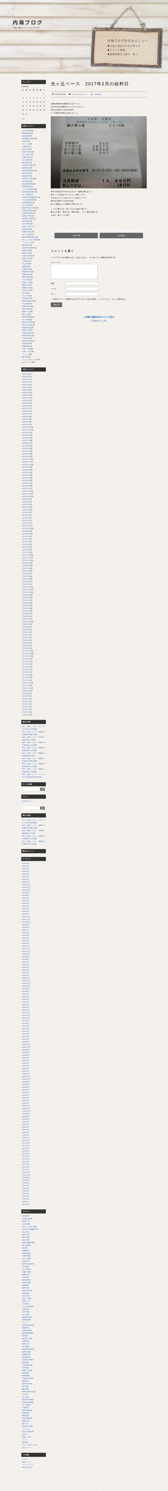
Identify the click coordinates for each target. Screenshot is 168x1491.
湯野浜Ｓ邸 (25, 253)
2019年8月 (25, 597)
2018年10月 (26, 624)
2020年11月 (26, 558)
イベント (25, 354)
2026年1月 (25, 393)
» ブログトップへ (98, 321)
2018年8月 (25, 629)
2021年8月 (25, 534)
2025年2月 (25, 422)
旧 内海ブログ (26, 801)
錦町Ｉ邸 (25, 314)
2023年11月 (26, 462)
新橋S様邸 (25, 136)
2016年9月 (25, 691)
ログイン (25, 1459)
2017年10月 (26, 656)
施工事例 (25, 357)
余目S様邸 (25, 221)
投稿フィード (26, 1462)
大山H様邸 (25, 304)
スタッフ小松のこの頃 (29, 359)
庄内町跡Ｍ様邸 (27, 213)
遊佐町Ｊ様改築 (27, 325)
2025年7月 (25, 408)
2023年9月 (25, 467)
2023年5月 (25, 478)
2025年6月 (25, 411)
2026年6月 (25, 379)
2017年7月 (25, 664)
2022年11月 (26, 494)
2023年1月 (25, 488)
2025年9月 (25, 403)
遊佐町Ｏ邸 (25, 258)
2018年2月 (25, 645)
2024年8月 (25, 438)
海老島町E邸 (26, 328)
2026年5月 (25, 382)
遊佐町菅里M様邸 (28, 170)
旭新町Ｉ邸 (25, 312)
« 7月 (23, 119)
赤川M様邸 (25, 181)
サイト (53, 294)
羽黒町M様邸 (26, 186)
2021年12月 (26, 523)
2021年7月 (25, 536)
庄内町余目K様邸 (27, 248)
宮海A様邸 (25, 168)
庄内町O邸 (25, 298)
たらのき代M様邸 (28, 189)
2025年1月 (25, 424)
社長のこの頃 (26, 351)
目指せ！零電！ (27, 226)
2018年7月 (25, 632)
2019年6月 (25, 603)
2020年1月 (25, 584)
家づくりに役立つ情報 (29, 240)
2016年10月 (26, 688)
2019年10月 (26, 592)
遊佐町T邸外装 (27, 335)
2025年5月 (25, 414)
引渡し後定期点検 (28, 200)
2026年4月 (25, 385)
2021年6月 (25, 539)
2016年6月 (25, 699)
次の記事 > (121, 235)
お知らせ (75, 94)
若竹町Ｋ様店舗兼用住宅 (30, 197)
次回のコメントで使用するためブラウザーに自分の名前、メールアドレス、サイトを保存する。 (90, 299)
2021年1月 (25, 552)
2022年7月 (25, 504)
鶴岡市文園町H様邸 (28, 237)
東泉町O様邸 (26, 306)
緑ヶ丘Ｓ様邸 (26, 234)
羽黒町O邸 (25, 274)
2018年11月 (26, 621)
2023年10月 (26, 464)
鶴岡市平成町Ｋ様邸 (28, 208)
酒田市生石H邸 (27, 322)
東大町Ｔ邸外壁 (27, 341)
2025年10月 (26, 400)
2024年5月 (25, 446)
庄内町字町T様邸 (27, 210)
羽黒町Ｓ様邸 (26, 232)
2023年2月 (25, 486)
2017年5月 (25, 669)
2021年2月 (25, 550)
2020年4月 (25, 576)
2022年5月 (25, 510)
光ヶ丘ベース (83, 94)
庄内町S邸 (25, 261)
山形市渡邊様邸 (27, 202)
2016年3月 (25, 707)
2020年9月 (25, 563)
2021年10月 (26, 528)
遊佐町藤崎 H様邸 (28, 138)
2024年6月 (25, 443)
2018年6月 (25, 635)
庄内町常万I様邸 (27, 165)
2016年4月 (25, 704)
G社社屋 (25, 293)
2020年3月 (25, 579)
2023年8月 (25, 470)
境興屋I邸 (25, 266)
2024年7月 (25, 440)
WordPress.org (27, 1467)
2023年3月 (25, 483)
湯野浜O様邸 (26, 277)
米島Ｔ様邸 (25, 149)
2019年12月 (26, 587)
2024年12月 (26, 427)
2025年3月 (25, 419)
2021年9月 (25, 531)
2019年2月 (25, 613)
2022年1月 (25, 520)
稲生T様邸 (25, 173)
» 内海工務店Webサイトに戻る (98, 317)
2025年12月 (26, 395)
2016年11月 (26, 685)
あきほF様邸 (26, 131)
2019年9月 (25, 595)
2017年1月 (25, 680)
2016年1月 (25, 712)
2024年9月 (25, 435)
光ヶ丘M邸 (25, 280)
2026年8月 (25, 374)
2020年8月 (25, 565)
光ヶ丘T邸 (25, 296)
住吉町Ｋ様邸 (26, 152)
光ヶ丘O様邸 (26, 205)
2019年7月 (25, 600)
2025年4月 (25, 416)
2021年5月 (25, 542)
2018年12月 (26, 619)
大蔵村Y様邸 (26, 157)
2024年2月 (25, 454)
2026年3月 (25, 387)
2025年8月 (25, 406)
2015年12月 (26, 715)
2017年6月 (25, 667)
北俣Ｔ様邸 (25, 224)
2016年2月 (25, 709)
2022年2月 (25, 518)
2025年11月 (26, 398)
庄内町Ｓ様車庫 (27, 256)
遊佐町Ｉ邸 (25, 282)
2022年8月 (25, 502)
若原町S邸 (25, 269)
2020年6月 (25, 571)
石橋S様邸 (25, 229)
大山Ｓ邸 (25, 264)
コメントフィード (28, 1464)
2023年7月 (25, 472)
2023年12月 (26, 459)
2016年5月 (25, 701)
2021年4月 (25, 544)
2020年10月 (26, 560)
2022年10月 (26, 496)
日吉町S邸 (25, 343)
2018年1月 (25, 648)
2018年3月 (25, 643)
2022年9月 (25, 499)
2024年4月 (25, 448)
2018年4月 (25, 640)
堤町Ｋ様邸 (25, 309)
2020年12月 (26, 555)
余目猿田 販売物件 (28, 192)
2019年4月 (25, 608)
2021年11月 (26, 526)
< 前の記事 (76, 235)
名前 (52, 283)
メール (53, 289)
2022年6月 (25, 507)
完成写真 (25, 141)
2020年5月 (25, 574)
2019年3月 (25, 611)
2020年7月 (25, 568)
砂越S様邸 (25, 176)
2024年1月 (25, 456)
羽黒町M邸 (25, 346)
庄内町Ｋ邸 (25, 290)
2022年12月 (26, 491)
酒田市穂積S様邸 (27, 184)
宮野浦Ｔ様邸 (26, 216)
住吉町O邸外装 (27, 333)
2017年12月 (26, 651)
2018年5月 (25, 637)
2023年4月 (25, 480)
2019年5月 (25, 605)
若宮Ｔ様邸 (25, 160)
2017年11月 (26, 653)
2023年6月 (25, 475)
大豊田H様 (25, 146)
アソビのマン (26, 242)
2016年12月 (26, 683)
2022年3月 (25, 515)
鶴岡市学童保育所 (28, 301)
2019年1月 (25, 616)
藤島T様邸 (25, 162)
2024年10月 (26, 432)
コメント (55, 262)
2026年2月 (25, 390)
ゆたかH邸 (25, 320)
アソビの (25, 144)
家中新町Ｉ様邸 (27, 218)
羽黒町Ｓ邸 (25, 288)
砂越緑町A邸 (26, 272)
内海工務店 (98, 94)
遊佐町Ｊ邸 (25, 330)
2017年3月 (25, 675)
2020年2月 (25, 582)
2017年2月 (25, 677)
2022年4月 (25, 512)
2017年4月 (25, 672)
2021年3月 (25, 547)
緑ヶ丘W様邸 (26, 194)
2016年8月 (25, 693)
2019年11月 (26, 590)
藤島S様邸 (25, 245)
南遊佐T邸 (25, 250)
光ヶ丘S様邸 (26, 154)
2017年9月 (25, 659)
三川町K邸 (25, 338)
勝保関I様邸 (26, 133)
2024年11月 (26, 430)
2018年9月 (25, 627)
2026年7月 (25, 376)
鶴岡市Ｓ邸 (25, 285)
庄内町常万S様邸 (27, 178)
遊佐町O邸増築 (27, 317)
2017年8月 (25, 661)
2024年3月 (25, 451)
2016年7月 (25, 696)
